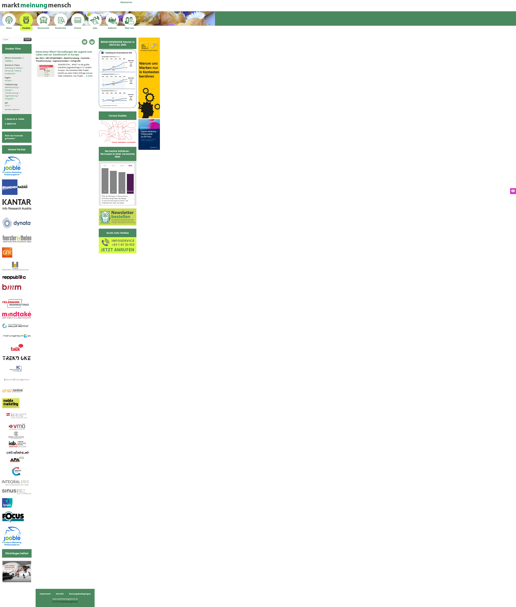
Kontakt (60, 594)
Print (92, 42)
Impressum (45, 594)
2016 (8, 106)
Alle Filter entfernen (12, 109)
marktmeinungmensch (36, 5)
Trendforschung (12, 93)
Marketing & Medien (14, 68)
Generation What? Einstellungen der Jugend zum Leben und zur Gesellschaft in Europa (64, 53)
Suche (27, 39)
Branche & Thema (15, 119)
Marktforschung (12, 87)
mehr (90, 76)
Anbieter (11, 124)
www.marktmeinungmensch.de (65, 599)
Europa (8, 80)
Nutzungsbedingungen (80, 594)
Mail (84, 42)
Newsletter (126, 2)
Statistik (9, 90)
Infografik (10, 99)
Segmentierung (12, 96)
